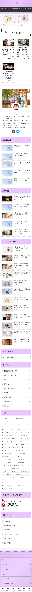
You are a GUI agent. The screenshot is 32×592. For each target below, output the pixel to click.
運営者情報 (7, 543)
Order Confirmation (9, 525)
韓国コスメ (16, 379)
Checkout (6, 521)
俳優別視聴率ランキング (16, 371)
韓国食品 (16, 406)
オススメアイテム (7, 569)
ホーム (4, 560)
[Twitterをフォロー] (18, 131)
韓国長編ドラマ (16, 401)
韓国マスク (16, 392)
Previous (1, 20)
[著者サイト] (13, 131)
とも (16, 114)
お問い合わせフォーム (10, 534)
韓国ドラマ (16, 384)
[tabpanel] (9, 20)
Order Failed (7, 530)
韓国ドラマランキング (7, 509)
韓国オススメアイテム (16, 375)
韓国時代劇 (16, 397)
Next (31, 20)
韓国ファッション (16, 388)
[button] (28, 357)
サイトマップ (7, 538)
